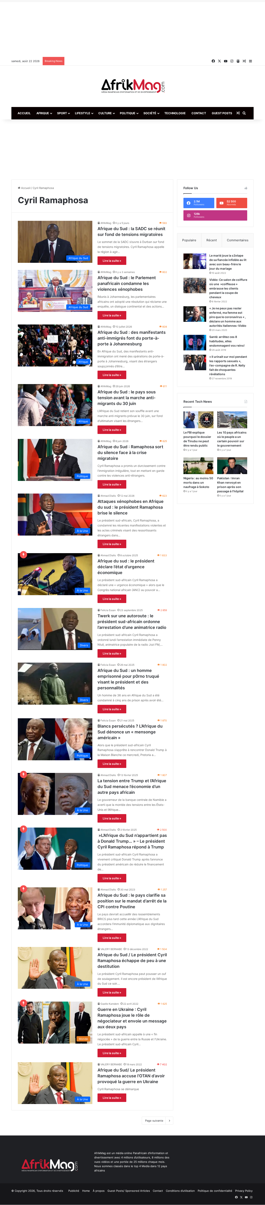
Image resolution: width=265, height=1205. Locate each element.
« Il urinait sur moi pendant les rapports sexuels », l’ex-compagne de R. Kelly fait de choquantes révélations (228, 365)
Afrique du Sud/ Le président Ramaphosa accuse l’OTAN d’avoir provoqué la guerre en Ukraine (131, 1076)
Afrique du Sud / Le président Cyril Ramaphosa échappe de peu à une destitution (132, 960)
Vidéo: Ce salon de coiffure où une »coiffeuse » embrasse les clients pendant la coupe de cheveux (228, 288)
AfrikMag (106, 223)
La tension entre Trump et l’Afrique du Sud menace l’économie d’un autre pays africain (132, 786)
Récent (211, 240)
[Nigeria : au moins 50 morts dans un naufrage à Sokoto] (198, 465)
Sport (62, 113)
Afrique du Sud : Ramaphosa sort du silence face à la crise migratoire (130, 452)
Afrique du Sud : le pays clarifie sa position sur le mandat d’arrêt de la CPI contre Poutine (132, 901)
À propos (99, 1190)
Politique (127, 113)
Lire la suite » (112, 260)
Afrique (42, 113)
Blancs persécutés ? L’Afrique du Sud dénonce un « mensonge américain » (130, 732)
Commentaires (237, 240)
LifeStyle (82, 113)
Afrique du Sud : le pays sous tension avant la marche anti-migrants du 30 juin (127, 397)
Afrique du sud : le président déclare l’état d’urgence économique (126, 567)
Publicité (73, 1190)
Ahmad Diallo (108, 495)
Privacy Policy (244, 1190)
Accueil (24, 113)
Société (149, 113)
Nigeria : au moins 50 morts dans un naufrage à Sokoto (198, 482)
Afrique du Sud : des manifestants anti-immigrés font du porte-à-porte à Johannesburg (132, 338)
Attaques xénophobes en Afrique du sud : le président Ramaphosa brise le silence (131, 507)
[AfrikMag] (132, 86)
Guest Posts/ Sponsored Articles (128, 1190)
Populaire (189, 240)
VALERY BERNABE (111, 949)
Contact (199, 113)
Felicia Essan (108, 610)
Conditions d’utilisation (180, 1190)
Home (86, 1190)
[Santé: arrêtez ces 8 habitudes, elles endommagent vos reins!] (194, 342)
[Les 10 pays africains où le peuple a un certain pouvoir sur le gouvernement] (232, 419)
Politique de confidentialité (215, 1190)
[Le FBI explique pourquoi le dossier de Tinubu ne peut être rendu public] (198, 419)
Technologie (175, 113)
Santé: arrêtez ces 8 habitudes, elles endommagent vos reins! (227, 341)
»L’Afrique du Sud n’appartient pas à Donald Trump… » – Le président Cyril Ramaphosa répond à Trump (132, 841)
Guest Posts (222, 113)
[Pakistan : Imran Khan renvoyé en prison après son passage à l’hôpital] (232, 465)
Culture (105, 113)
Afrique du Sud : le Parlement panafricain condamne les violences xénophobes (127, 283)
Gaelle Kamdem (110, 1003)
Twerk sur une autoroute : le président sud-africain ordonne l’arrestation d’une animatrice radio (132, 621)
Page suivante (154, 1120)
